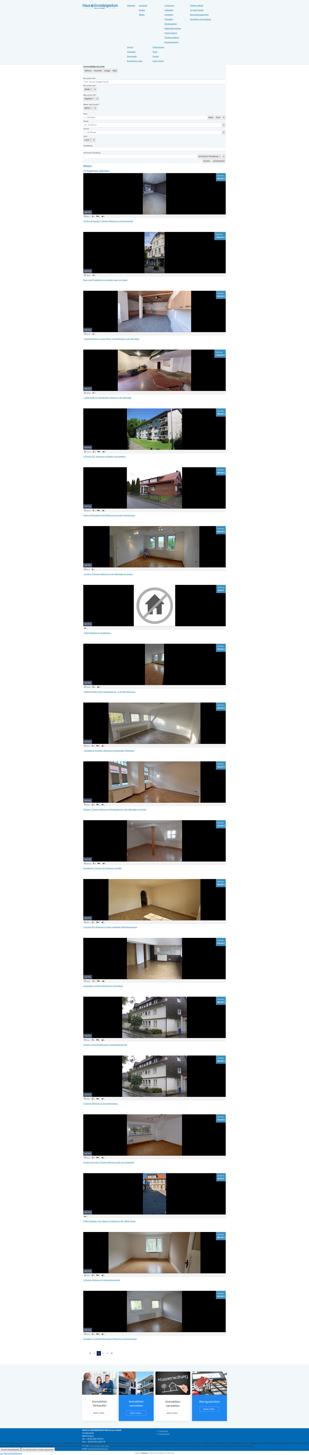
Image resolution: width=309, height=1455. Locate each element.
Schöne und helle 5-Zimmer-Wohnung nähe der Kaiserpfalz (108, 1162)
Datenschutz (164, 1434)
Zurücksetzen (219, 161)
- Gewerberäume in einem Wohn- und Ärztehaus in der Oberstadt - (111, 339)
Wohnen (88, 71)
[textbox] (84, 149)
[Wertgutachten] (209, 1396)
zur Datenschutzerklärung (11, 1453)
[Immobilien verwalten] (172, 1396)
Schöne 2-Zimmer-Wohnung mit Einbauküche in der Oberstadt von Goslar (114, 810)
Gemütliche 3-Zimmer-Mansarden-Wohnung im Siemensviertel (110, 1339)
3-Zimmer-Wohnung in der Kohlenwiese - (101, 1104)
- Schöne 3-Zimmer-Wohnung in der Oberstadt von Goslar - (108, 574)
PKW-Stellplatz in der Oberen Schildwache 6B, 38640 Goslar (109, 1221)
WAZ (115, 71)
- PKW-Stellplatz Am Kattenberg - (97, 633)
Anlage (107, 71)
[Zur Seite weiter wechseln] (107, 1353)
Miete (210, 117)
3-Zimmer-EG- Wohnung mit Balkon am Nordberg (104, 457)
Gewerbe (98, 71)
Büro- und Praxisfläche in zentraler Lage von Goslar (105, 280)
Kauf (218, 117)
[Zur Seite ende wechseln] (111, 1353)
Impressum (163, 1431)
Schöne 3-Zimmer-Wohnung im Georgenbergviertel (105, 1045)
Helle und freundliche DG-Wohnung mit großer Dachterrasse (109, 515)
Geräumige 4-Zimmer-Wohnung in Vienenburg (103, 986)
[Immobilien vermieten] (136, 1396)
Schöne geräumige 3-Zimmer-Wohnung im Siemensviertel (108, 221)
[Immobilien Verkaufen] (99, 1396)
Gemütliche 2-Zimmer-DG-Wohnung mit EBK (102, 868)
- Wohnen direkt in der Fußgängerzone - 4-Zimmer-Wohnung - (109, 692)
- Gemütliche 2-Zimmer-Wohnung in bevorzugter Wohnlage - (109, 751)
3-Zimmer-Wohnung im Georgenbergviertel (101, 1280)
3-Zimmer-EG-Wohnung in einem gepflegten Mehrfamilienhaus (110, 927)
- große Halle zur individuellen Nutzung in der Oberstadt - (107, 398)
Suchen (206, 161)
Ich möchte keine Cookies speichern (37, 1450)
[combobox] (154, 149)
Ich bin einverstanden (10, 1450)
